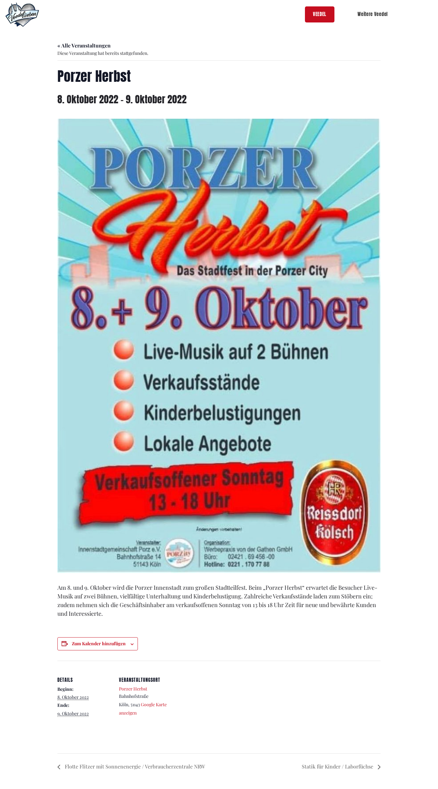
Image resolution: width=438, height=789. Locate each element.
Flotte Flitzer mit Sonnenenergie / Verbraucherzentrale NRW (134, 766)
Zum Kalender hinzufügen (99, 643)
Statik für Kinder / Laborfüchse (338, 766)
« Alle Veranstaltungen (84, 45)
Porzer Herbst (133, 689)
